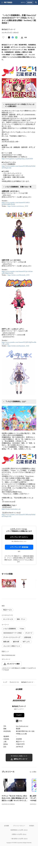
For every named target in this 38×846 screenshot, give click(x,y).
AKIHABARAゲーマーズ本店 (12, 633)
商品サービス (7, 610)
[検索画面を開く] (36, 2)
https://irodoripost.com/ (8, 655)
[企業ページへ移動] (19, 698)
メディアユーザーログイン (19, 537)
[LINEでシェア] (16, 37)
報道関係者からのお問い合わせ (19, 830)
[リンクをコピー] (25, 37)
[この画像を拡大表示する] (9, 583)
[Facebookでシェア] (12, 37)
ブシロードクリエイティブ (11, 637)
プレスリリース (14, 682)
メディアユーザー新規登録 (19, 547)
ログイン (23, 2)
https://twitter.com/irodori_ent (11, 509)
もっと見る (33, 772)
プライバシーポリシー (19, 826)
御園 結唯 (6, 641)
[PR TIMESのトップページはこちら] (8, 2)
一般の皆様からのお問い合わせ (19, 838)
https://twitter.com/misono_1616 (18, 206)
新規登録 (29, 2)
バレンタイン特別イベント (11, 646)
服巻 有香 (16, 641)
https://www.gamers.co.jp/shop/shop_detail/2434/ (17, 158)
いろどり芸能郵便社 (9, 628)
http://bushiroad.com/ (22, 726)
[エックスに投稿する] (9, 37)
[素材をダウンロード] (22, 37)
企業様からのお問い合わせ (19, 834)
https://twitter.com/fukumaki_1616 (18, 275)
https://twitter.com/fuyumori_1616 (18, 346)
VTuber (22, 628)
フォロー (19, 715)
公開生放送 (27, 637)
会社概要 (6, 826)
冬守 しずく (26, 641)
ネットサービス (8, 619)
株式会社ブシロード (27, 682)
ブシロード (28, 633)
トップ (5, 682)
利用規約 (31, 826)
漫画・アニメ (21, 619)
